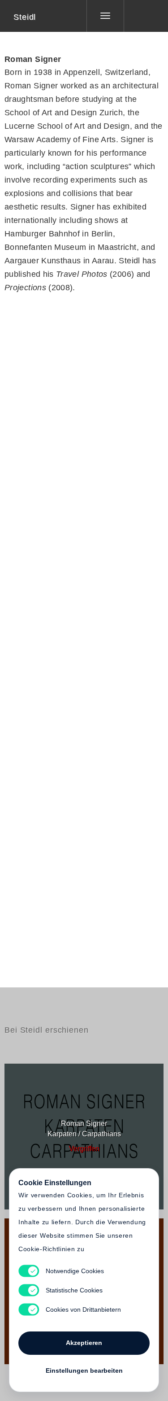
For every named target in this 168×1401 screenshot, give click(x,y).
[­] (139, 15)
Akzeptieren (84, 1342)
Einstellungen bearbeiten (84, 1370)
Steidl (24, 17)
